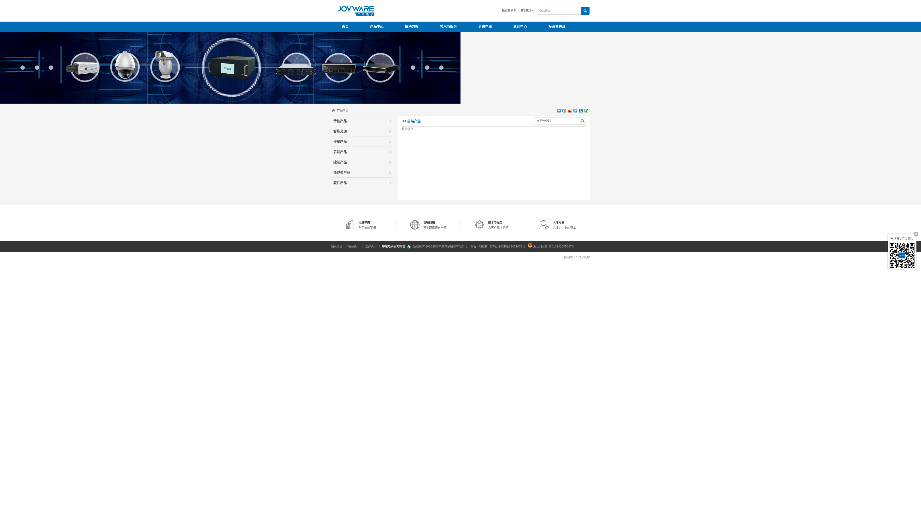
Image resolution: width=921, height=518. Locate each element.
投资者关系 (509, 10)
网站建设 (570, 257)
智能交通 (340, 131)
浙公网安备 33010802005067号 (553, 246)
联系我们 (354, 246)
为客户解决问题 (498, 225)
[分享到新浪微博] (570, 110)
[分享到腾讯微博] (575, 110)
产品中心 (342, 110)
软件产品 (340, 183)
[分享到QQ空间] (564, 110)
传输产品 (340, 121)
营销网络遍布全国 (434, 225)
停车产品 (340, 141)
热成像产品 (341, 172)
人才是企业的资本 (564, 225)
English (527, 10)
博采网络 (584, 257)
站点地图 (336, 246)
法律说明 (371, 246)
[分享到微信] (586, 110)
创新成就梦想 (367, 225)
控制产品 (340, 162)
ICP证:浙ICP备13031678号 (507, 246)
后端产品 (340, 152)
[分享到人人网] (581, 110)
